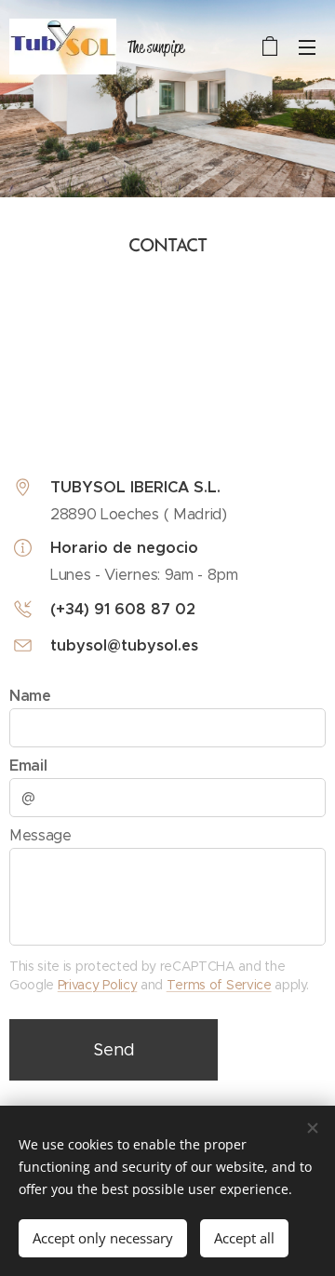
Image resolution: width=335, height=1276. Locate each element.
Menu (307, 46)
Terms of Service (219, 984)
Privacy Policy (98, 984)
